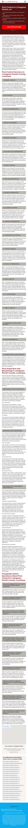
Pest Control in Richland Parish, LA (11, 783)
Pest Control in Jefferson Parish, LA (11, 771)
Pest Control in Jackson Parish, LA (11, 765)
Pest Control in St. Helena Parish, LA (11, 779)
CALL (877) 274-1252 (14, 27)
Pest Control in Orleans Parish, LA (11, 761)
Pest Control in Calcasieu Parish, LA (11, 799)
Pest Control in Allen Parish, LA (10, 775)
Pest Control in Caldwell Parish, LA (11, 777)
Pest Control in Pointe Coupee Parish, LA (12, 791)
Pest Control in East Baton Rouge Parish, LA (13, 785)
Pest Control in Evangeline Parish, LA (11, 795)
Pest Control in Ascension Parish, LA (11, 767)
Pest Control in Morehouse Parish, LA (11, 793)
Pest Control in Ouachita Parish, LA (11, 769)
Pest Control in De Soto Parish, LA (11, 773)
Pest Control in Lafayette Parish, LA (11, 781)
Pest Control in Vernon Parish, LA (10, 797)
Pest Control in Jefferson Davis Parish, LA (12, 763)
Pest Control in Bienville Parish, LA (11, 789)
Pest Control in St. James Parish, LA (11, 787)
